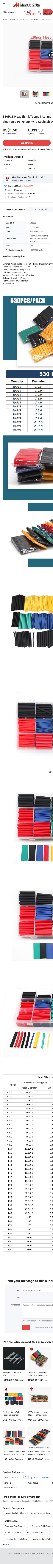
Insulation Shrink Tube (42, 1539)
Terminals (7, 1483)
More (5, 1544)
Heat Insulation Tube (35, 1532)
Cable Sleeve (45, 19)
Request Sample (45, 149)
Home (5, 19)
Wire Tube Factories (13, 1532)
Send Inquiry (27, 143)
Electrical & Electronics (18, 19)
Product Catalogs (41, 1477)
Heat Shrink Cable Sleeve (15, 1513)
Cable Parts (34, 19)
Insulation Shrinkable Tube (16, 1539)
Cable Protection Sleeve (41, 1513)
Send (26, 1327)
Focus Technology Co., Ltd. (34, 1553)
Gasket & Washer (10, 1487)
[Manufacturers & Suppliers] (26, 4)
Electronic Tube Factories (15, 1526)
